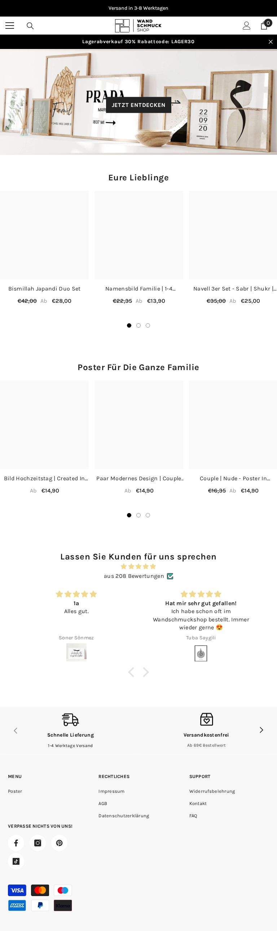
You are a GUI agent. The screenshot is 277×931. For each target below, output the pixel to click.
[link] (70, 730)
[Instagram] (38, 843)
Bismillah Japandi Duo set (44, 288)
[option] (138, 8)
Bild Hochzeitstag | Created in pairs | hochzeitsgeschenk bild (44, 478)
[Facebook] (16, 843)
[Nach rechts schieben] (261, 730)
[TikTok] (16, 861)
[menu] (9, 25)
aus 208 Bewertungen (134, 575)
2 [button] (138, 325)
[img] (138, 566)
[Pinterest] (59, 843)
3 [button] (148, 325)
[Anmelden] (247, 26)
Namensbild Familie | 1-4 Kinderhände (138, 289)
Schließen (270, 42)
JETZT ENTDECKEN (139, 105)
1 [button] (129, 325)
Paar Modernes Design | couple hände (138, 478)
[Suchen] (30, 26)
